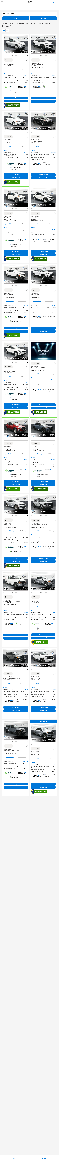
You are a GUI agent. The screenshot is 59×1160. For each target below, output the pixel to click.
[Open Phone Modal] (53, 2)
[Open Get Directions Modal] (57, 2)
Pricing (9, 69)
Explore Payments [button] (15, 97)
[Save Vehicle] (27, 60)
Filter (44, 18)
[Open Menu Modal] (2, 2)
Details (21, 69)
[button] (27, 55)
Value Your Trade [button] (16, 101)
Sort (17, 18)
